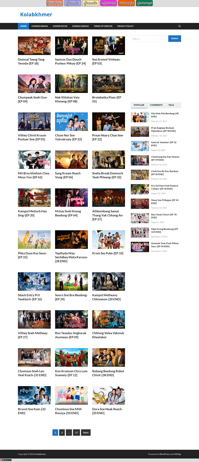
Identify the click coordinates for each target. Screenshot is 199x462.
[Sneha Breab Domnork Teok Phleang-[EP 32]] (108, 159)
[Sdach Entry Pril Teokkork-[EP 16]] (34, 281)
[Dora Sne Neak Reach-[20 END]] (108, 395)
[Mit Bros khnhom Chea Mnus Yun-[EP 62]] (34, 159)
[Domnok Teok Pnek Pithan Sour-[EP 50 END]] (140, 243)
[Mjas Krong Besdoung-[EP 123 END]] (140, 229)
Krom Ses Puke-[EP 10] (107, 253)
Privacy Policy (125, 26)
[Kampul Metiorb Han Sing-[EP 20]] (34, 197)
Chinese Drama (39, 26)
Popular (139, 105)
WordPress (164, 454)
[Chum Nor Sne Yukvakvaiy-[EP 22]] (71, 121)
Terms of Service (103, 26)
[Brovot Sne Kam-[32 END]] (34, 395)
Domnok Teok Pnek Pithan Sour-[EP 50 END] (165, 245)
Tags (171, 105)
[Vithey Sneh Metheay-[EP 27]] (34, 319)
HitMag (177, 454)
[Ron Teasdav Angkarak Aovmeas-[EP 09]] (71, 319)
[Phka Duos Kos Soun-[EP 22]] (34, 239)
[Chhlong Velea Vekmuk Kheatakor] (108, 319)
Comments (156, 105)
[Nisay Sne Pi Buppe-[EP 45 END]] (140, 200)
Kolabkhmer (36, 14)
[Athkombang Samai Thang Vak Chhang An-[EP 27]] (108, 197)
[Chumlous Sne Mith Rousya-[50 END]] (71, 395)
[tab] (139, 105)
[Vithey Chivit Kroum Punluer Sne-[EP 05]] (34, 121)
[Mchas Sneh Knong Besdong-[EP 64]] (71, 197)
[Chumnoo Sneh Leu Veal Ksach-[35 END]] (34, 357)
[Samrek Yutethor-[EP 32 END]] (140, 142)
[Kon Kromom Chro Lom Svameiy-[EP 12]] (71, 357)
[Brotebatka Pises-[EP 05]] (108, 83)
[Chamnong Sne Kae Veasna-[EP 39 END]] (140, 157)
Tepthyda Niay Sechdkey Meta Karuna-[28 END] (71, 257)
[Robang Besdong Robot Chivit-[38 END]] (108, 357)
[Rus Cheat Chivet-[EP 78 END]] (140, 214)
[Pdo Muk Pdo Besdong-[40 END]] (140, 113)
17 (76, 432)
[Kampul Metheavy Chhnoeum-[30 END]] (108, 281)
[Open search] (179, 26)
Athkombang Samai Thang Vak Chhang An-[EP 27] (108, 215)
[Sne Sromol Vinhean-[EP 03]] (108, 45)
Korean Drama (80, 26)
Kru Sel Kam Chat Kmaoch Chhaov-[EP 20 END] (164, 187)
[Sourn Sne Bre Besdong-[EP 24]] (71, 281)
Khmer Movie (60, 26)
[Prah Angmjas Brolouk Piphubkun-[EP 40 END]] (140, 128)
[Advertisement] (155, 71)
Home (23, 26)
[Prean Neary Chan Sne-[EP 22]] (108, 121)
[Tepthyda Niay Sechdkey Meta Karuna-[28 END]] (71, 239)
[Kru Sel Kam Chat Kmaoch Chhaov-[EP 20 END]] (140, 185)
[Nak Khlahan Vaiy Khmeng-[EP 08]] (71, 83)
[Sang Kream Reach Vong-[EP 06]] (71, 159)
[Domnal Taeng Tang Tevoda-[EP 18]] (34, 45)
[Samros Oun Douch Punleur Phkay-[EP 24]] (71, 45)
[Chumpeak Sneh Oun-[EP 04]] (34, 83)
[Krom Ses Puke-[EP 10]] (108, 239)
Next (85, 432)
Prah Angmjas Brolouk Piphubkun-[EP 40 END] (163, 129)
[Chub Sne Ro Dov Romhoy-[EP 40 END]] (140, 171)
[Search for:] (156, 38)
